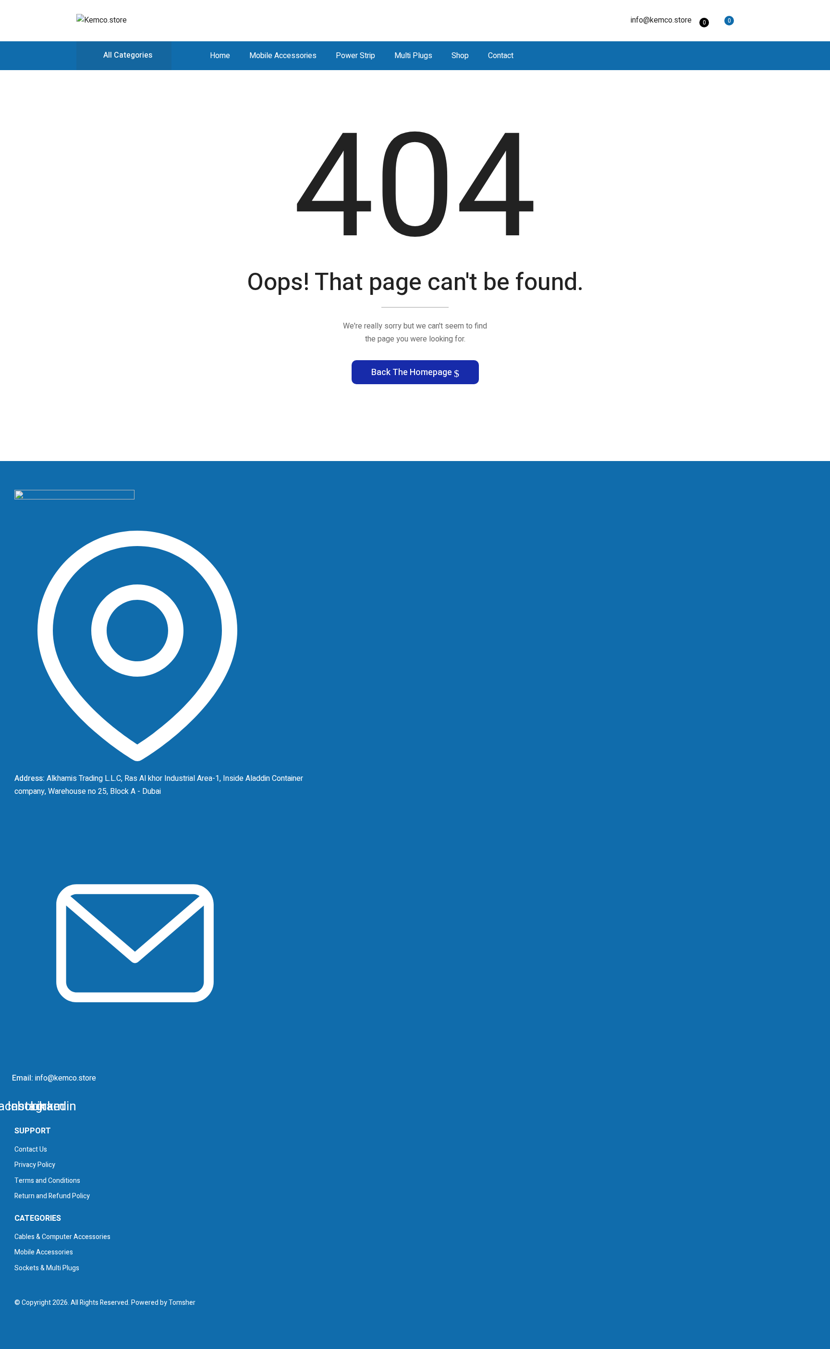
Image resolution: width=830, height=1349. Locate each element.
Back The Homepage (412, 372)
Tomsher (182, 1303)
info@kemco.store (661, 20)
